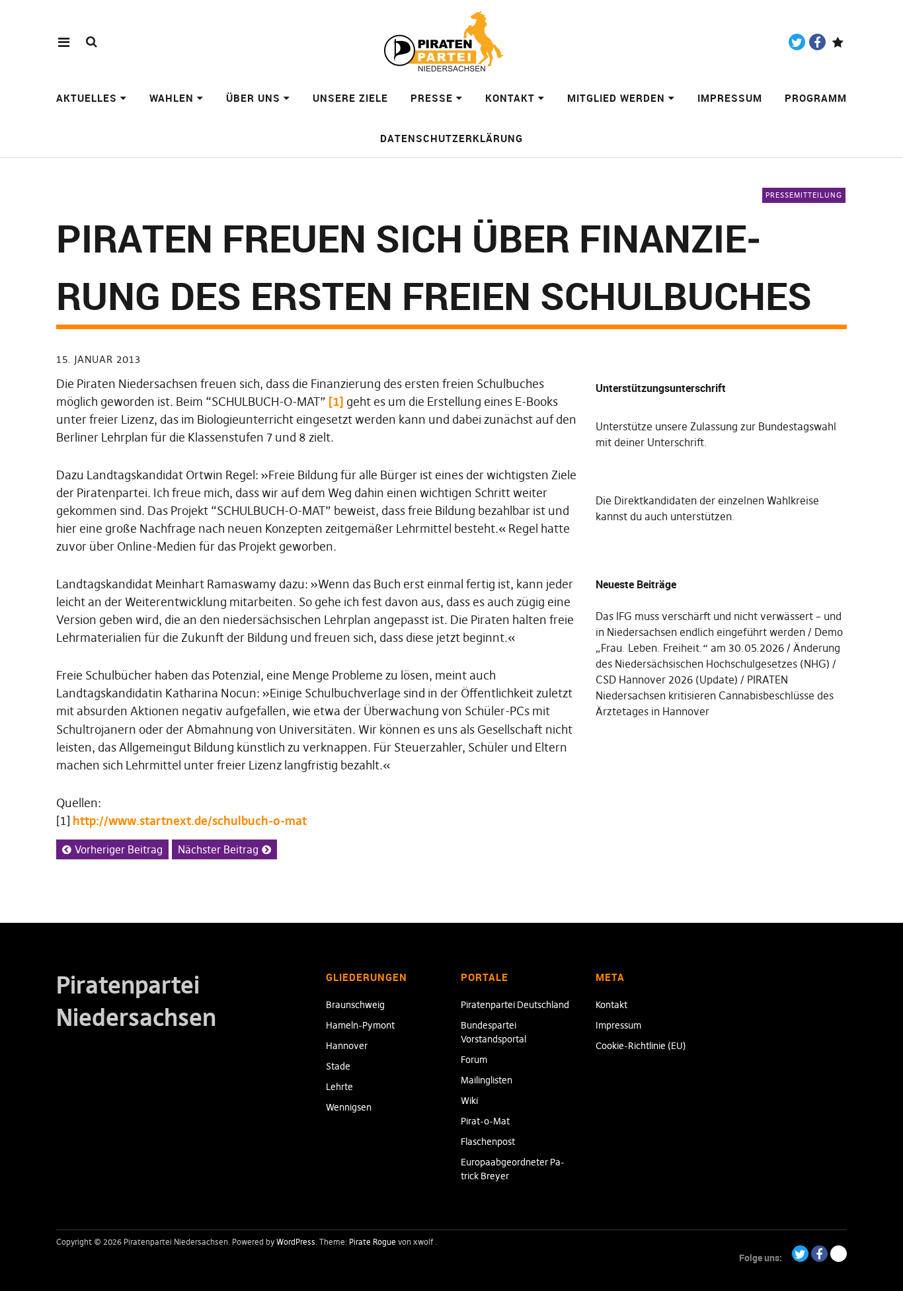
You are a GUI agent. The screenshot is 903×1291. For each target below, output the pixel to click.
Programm (816, 97)
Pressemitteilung (804, 195)
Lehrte (339, 1087)
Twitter (797, 42)
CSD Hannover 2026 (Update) (667, 679)
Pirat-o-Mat (485, 1121)
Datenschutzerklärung (451, 138)
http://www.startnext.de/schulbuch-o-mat (190, 820)
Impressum (729, 97)
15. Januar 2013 (98, 359)
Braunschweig (355, 1005)
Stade (338, 1066)
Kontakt (510, 97)
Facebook (817, 42)
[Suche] (91, 41)
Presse (432, 97)
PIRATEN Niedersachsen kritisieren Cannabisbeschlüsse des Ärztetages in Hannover (715, 695)
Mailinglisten (486, 1080)
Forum (474, 1060)
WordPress (295, 1242)
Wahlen (171, 97)
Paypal (838, 42)
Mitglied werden (616, 97)
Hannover (347, 1046)
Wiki (469, 1101)
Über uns (253, 97)
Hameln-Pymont (360, 1025)
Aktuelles (86, 97)
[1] (336, 401)
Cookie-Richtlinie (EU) (641, 1046)
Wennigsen (349, 1107)
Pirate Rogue (372, 1242)
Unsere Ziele (350, 97)
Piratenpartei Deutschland (515, 1005)
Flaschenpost (488, 1142)
